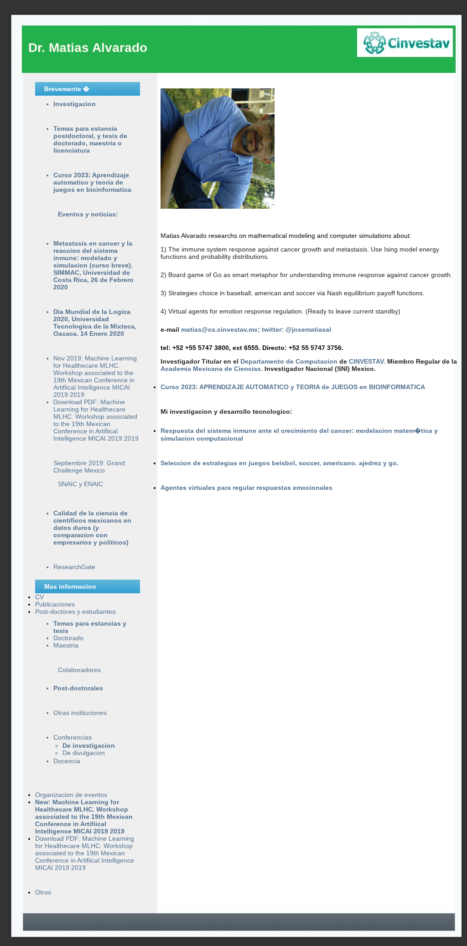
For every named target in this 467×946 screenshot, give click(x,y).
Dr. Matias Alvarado (87, 48)
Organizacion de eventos (71, 794)
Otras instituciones (80, 712)
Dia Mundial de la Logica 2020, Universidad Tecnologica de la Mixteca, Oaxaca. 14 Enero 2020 (94, 322)
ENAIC (93, 484)
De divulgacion (83, 752)
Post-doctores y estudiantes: (76, 611)
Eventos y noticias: (88, 214)
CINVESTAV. (368, 361)
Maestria (65, 645)
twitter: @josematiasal (296, 329)
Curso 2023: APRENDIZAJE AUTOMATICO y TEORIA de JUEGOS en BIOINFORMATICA (293, 387)
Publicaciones (55, 604)
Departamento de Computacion (289, 361)
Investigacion (74, 104)
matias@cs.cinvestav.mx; (221, 329)
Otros (43, 892)
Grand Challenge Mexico (89, 466)
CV (39, 597)
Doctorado (68, 638)
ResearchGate (74, 567)
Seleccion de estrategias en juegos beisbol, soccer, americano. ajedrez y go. (280, 463)
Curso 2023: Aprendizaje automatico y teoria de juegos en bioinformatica (92, 182)
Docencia (66, 761)
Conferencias (72, 737)
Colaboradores (79, 670)
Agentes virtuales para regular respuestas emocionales (246, 487)
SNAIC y (71, 484)
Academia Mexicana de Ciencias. (213, 368)
